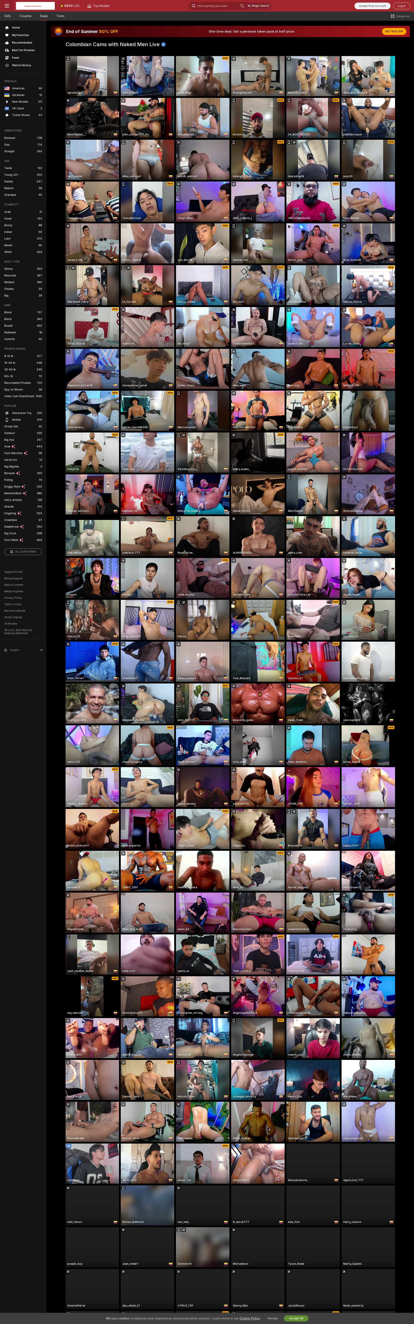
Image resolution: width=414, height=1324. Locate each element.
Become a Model (14, 610)
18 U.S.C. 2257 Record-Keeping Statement (18, 632)
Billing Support (13, 578)
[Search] (242, 6)
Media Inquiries (13, 591)
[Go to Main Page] (35, 6)
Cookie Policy (250, 1318)
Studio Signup (13, 617)
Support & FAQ (13, 571)
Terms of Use (12, 604)
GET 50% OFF (394, 31)
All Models (10, 623)
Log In (402, 6)
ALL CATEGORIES (25, 551)
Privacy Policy (13, 597)
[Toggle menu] (7, 6)
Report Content (13, 584)
